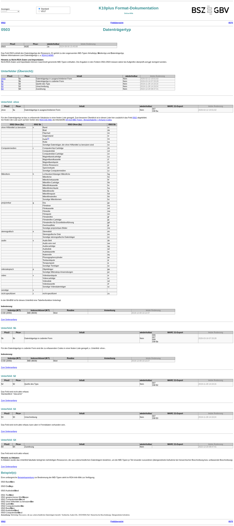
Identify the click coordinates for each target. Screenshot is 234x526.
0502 (3, 23)
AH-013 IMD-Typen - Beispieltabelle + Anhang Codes (88, 120)
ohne (3, 79)
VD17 (43, 11)
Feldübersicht (117, 23)
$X (2, 89)
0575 (231, 23)
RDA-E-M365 (47, 55)
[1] (48, 138)
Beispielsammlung (26, 477)
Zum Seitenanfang (9, 320)
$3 (2, 86)
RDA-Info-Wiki (45, 120)
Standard (45, 9)
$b (2, 81)
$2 (2, 84)
